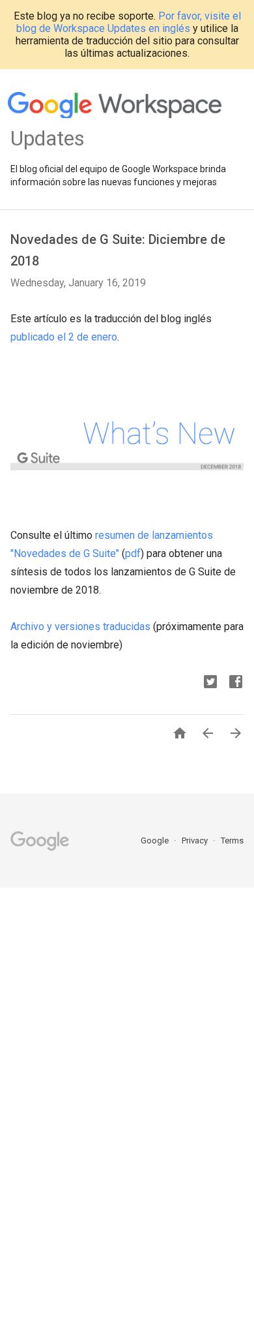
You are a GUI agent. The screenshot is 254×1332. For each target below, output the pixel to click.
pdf (133, 553)
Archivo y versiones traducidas (80, 626)
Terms (232, 840)
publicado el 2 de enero (63, 337)
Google (156, 840)
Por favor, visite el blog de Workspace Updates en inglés (128, 22)
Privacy (196, 840)
